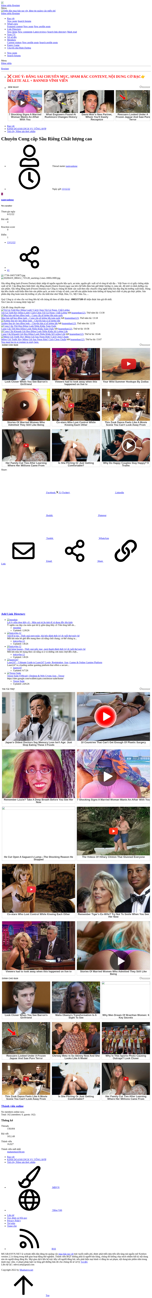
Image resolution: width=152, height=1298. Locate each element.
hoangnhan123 (78, 312)
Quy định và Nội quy (17, 1218)
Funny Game (13, 45)
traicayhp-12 (19, 641)
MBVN (56, 1187)
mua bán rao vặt (65, 1254)
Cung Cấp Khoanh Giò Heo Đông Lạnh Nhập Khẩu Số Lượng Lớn (33, 334)
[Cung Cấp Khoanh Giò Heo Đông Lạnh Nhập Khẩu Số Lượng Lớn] (34, 331)
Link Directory (14, 29)
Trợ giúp (11, 1223)
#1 (8, 270)
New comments (25, 32)
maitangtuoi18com (15, 1152)
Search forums (24, 21)
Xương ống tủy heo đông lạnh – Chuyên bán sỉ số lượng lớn (29, 323)
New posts (12, 21)
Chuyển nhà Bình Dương (19, 48)
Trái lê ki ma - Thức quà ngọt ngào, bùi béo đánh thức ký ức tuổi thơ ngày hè (43, 635)
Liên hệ (10, 1215)
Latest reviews (40, 32)
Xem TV (11, 34)
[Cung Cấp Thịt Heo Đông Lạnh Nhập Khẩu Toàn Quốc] (28, 326)
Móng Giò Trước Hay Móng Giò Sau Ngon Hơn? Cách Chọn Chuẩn (33, 339)
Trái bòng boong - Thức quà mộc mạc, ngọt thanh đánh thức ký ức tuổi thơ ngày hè (46, 649)
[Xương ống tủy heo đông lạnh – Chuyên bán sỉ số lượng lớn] (30, 320)
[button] (4, 8)
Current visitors (14, 42)
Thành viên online (12, 1106)
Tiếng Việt (57, 1210)
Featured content (15, 26)
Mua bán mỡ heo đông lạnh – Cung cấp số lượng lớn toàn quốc (31, 318)
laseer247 (17, 668)
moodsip (17, 627)
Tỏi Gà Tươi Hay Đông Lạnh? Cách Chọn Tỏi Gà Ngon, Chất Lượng (34, 312)
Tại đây (84, 1262)
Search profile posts (48, 42)
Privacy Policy (14, 1220)
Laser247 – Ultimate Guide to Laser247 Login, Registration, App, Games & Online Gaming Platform (54, 662)
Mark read (72, 32)
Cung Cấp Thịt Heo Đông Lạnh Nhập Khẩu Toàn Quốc (27, 328)
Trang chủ (12, 1226)
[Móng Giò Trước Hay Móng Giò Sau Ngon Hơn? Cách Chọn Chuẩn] (35, 336)
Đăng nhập (6, 63)
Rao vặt (10, 18)
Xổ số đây (12, 37)
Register (5, 68)
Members (11, 40)
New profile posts (42, 26)
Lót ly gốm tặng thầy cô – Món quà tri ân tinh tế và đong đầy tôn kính (40, 622)
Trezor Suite (18, 681)
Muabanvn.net (26, 1270)
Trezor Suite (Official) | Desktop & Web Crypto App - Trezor (35, 676)
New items (12, 32)
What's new (12, 24)
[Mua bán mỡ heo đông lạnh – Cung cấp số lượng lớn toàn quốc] (32, 315)
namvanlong (71, 166)
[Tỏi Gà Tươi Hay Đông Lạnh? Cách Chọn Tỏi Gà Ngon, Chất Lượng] (35, 310)
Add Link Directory (13, 613)
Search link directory (57, 32)
